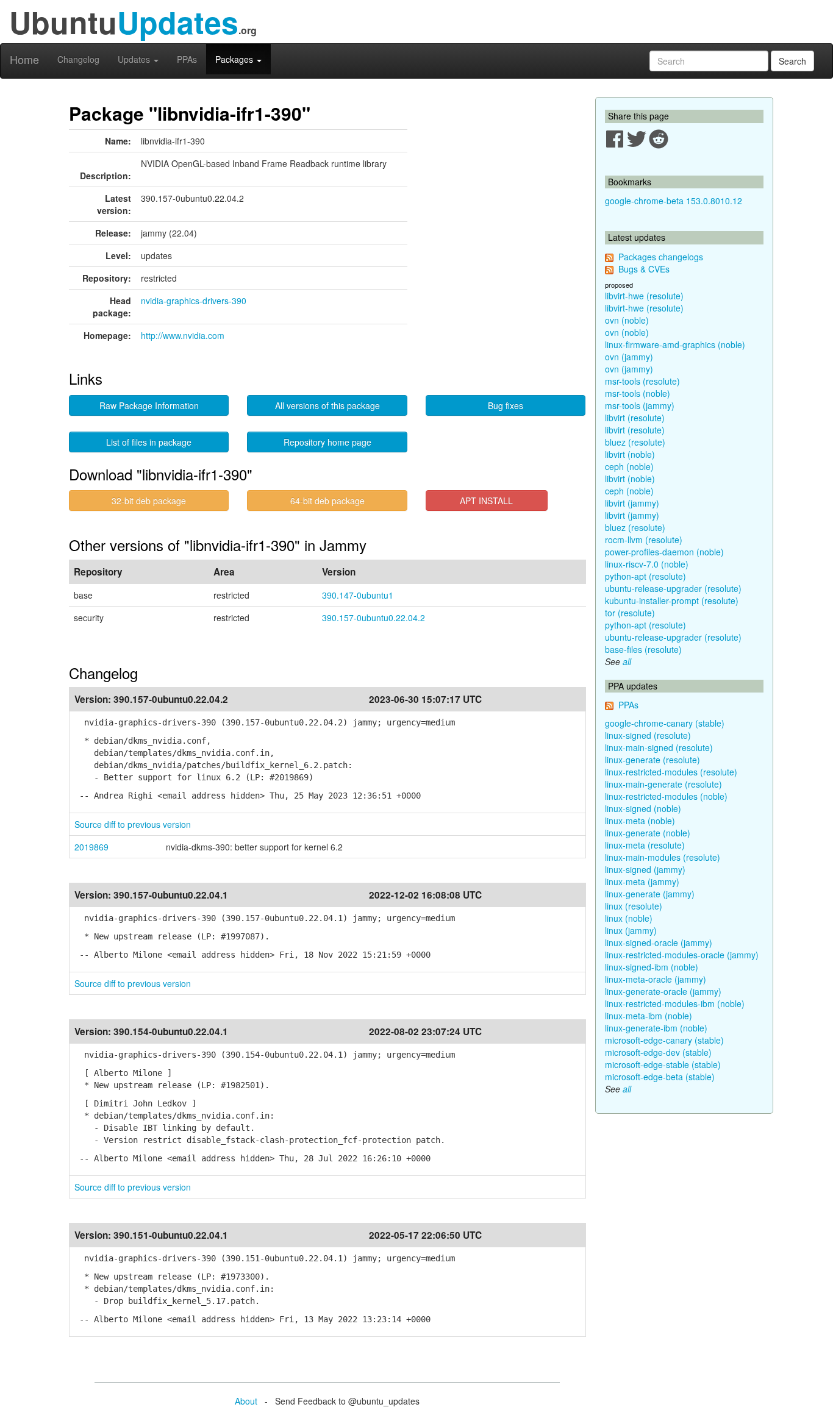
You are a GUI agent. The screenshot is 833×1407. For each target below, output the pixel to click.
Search (792, 61)
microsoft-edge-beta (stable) (660, 1076)
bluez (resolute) (635, 442)
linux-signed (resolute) (648, 735)
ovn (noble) (627, 320)
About (246, 1401)
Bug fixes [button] (505, 405)
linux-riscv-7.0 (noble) (646, 564)
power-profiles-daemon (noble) (664, 552)
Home (24, 59)
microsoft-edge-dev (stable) (658, 1052)
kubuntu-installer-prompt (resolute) (671, 600)
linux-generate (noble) (647, 833)
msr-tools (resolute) (642, 381)
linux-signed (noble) (643, 808)
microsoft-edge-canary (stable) (664, 1040)
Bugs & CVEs (644, 269)
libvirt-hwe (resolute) (644, 296)
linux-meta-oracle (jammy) (655, 979)
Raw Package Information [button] (149, 405)
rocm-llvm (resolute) (643, 539)
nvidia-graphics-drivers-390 (193, 300)
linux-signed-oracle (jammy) (658, 942)
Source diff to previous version (132, 824)
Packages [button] (235, 59)
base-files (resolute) (643, 649)
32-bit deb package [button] (149, 500)
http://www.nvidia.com (182, 335)
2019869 (91, 847)
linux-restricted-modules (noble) (666, 796)
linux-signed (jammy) (645, 869)
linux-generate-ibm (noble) (656, 1028)
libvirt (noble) (630, 454)
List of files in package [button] (148, 442)
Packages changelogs (660, 257)
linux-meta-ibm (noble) (648, 1016)
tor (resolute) (630, 613)
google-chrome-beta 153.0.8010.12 (673, 200)
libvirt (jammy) (632, 503)
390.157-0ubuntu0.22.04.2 (373, 617)
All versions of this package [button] (327, 405)
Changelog (78, 59)
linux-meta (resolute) (645, 845)
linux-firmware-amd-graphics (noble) (675, 344)
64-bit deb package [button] (327, 500)
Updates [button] (135, 59)
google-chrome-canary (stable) (664, 723)
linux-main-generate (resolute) (663, 784)
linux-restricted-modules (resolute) (671, 772)
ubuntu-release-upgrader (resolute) (673, 588)
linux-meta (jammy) (642, 881)
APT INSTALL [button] (486, 500)
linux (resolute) (633, 906)
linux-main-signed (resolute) (659, 747)
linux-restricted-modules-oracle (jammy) (682, 955)
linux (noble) (628, 918)
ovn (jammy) (629, 357)
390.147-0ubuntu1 (357, 595)
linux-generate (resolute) (652, 759)
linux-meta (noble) (640, 820)
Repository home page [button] (327, 442)
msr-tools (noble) (637, 393)
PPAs (187, 59)
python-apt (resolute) (645, 576)
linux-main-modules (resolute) (662, 857)
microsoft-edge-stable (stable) (663, 1064)
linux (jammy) (631, 930)
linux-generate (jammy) (650, 894)
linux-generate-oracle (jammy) (663, 991)
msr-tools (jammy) (639, 405)
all (627, 661)
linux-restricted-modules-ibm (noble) (675, 1003)
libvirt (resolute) (635, 417)
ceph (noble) (629, 466)
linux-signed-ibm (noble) (651, 967)
